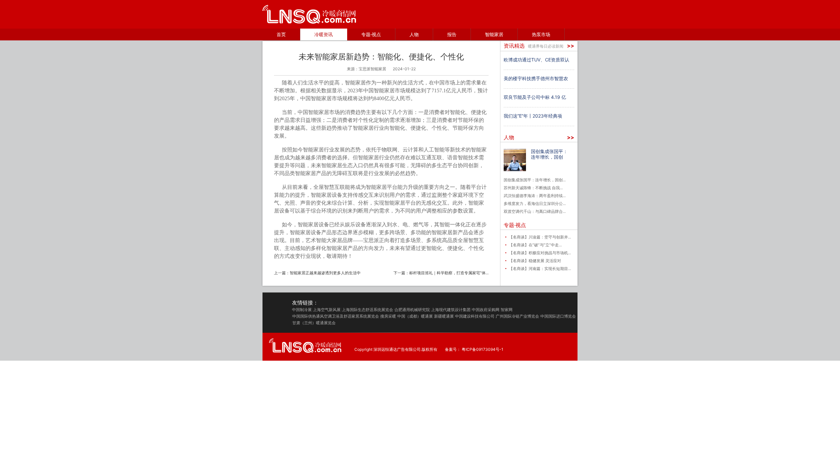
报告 (451, 34)
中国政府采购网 (485, 310)
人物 (414, 34)
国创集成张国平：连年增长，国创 (549, 154)
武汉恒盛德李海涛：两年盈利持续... (535, 195)
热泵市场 (541, 34)
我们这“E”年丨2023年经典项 (533, 116)
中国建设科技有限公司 (474, 316)
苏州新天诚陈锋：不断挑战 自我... (533, 187)
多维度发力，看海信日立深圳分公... (535, 203)
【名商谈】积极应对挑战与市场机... (540, 252)
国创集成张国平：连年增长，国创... (535, 179)
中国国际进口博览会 (558, 316)
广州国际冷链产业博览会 (517, 316)
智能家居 (494, 34)
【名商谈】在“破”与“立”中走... (535, 244)
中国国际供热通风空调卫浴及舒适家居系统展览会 (335, 316)
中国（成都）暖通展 (415, 316)
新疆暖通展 (444, 316)
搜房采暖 (388, 316)
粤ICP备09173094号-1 (482, 349)
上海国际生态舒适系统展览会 (367, 310)
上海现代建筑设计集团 (451, 310)
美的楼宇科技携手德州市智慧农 (536, 78)
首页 (281, 34)
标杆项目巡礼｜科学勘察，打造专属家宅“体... (449, 272)
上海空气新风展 (327, 310)
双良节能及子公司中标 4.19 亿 (535, 97)
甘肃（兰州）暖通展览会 (314, 323)
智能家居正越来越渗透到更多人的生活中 (325, 272)
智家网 (507, 310)
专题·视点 (371, 34)
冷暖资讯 (323, 34)
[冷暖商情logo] (309, 14)
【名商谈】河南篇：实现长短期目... (540, 268)
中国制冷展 (302, 310)
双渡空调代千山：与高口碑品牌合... (535, 211)
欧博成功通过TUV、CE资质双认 (536, 59)
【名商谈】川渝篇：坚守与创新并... (540, 237)
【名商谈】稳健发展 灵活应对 (535, 260)
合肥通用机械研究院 (412, 310)
